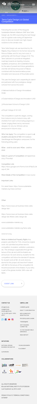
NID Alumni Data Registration (25, 314)
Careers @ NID (24, 307)
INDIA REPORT (24, 335)
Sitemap (4, 398)
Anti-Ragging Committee (24, 325)
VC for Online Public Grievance (27, 330)
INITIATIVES (5, 341)
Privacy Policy (6, 395)
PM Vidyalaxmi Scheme (27, 318)
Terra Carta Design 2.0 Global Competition (15, 21)
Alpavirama (5, 352)
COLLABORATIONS (7, 359)
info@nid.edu (5, 307)
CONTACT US (5, 303)
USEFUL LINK (24, 303)
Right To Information (27, 310)
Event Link (9, 284)
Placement (22, 348)
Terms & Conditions (21, 395)
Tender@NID (24, 321)
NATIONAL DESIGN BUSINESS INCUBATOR (8, 346)
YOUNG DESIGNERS (24, 345)
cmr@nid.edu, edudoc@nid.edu (6, 310)
